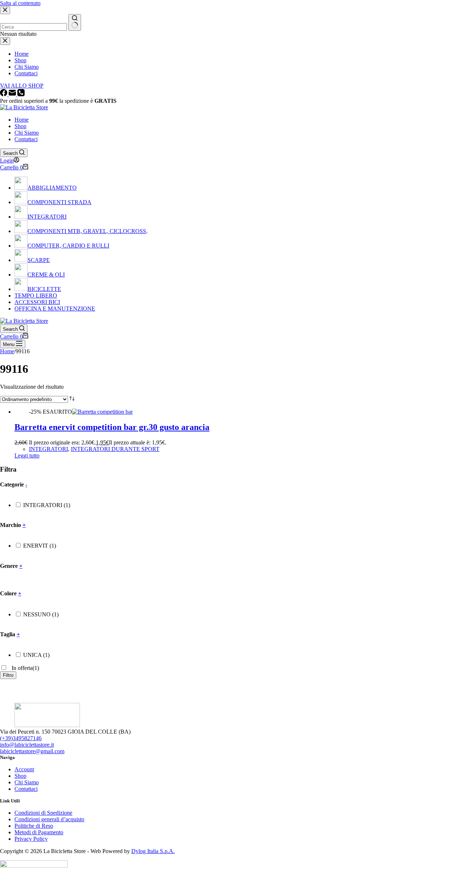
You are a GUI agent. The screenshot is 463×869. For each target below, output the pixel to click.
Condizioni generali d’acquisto (49, 819)
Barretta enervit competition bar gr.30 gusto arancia (111, 427)
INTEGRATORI (48, 449)
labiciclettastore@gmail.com (32, 751)
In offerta (24, 668)
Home (21, 120)
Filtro (8, 675)
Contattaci (26, 139)
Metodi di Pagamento (38, 832)
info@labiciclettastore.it (27, 745)
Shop (20, 126)
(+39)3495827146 (21, 738)
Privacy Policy (31, 839)
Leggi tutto (26, 455)
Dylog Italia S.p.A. (153, 851)
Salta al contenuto (20, 3)
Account (24, 769)
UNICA (36, 655)
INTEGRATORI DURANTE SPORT (115, 449)
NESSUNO (41, 614)
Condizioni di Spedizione (43, 813)
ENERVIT (39, 546)
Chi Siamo (26, 133)
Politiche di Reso (33, 826)
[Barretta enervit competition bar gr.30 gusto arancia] (102, 412)
